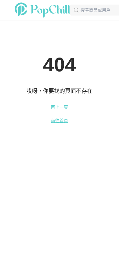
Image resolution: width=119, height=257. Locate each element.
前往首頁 (59, 120)
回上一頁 (59, 107)
